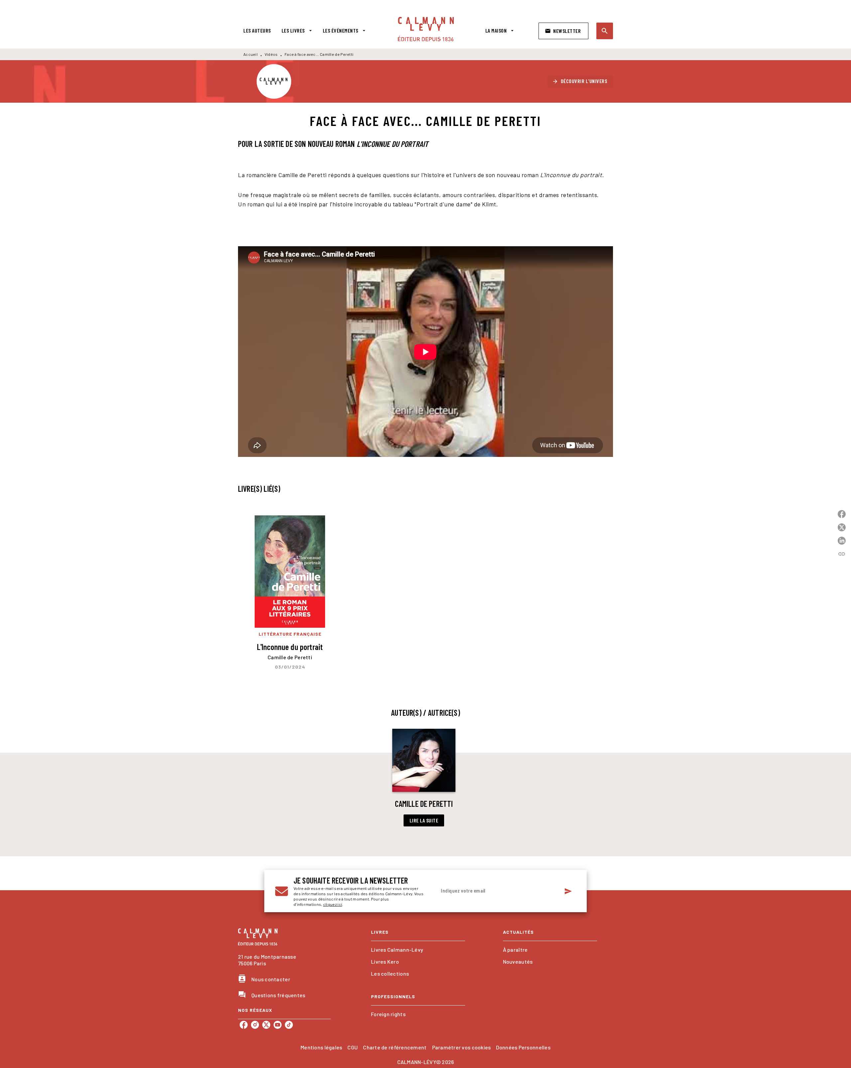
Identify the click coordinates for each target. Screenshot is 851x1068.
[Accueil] (426, 29)
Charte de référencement (394, 1047)
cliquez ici (332, 904)
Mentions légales (321, 1047)
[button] (563, 31)
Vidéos (271, 54)
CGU (352, 1047)
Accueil (250, 54)
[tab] (257, 31)
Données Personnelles (523, 1047)
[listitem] (243, 1024)
